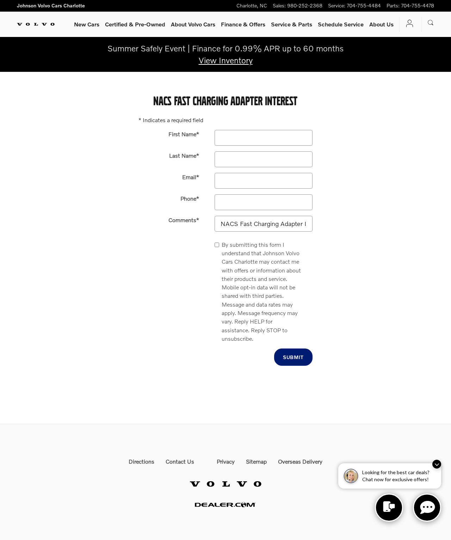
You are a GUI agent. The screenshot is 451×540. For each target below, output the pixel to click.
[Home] (36, 24)
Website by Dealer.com (225, 504)
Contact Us (180, 461)
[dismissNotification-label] (436, 464)
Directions (141, 461)
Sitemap (256, 461)
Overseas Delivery (300, 461)
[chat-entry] (389, 508)
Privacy (226, 461)
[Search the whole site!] (430, 23)
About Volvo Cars (193, 24)
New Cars (86, 24)
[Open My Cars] (408, 24)
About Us (381, 24)
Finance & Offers (243, 24)
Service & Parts (291, 24)
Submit (293, 357)
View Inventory (226, 60)
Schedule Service (341, 24)
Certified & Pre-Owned (135, 24)
